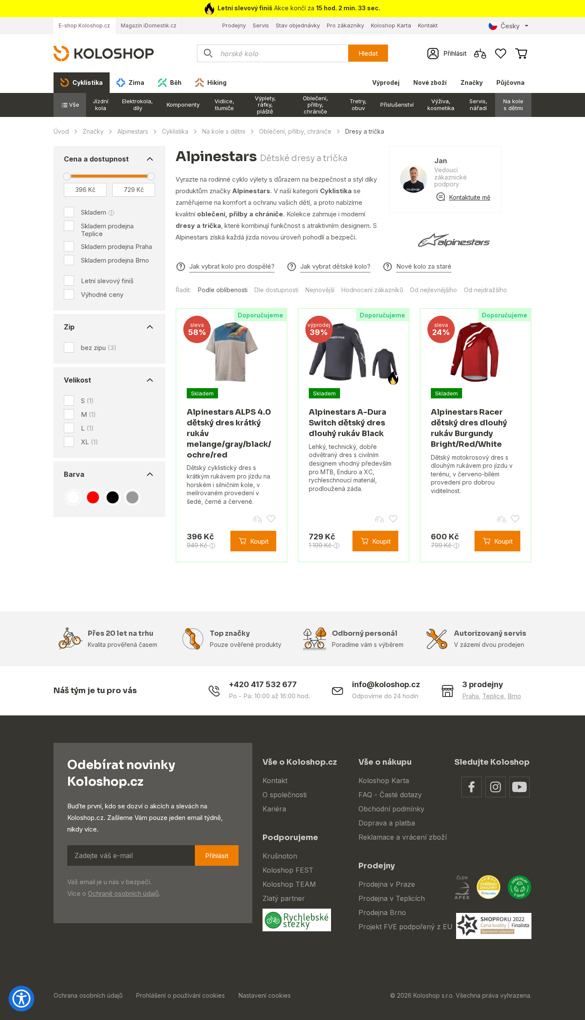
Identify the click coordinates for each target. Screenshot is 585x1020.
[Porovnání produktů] (480, 53)
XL (89, 442)
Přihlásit (216, 856)
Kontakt (428, 25)
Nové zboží (430, 82)
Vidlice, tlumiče (224, 104)
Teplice (493, 696)
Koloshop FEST (288, 870)
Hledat (368, 53)
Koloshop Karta (391, 25)
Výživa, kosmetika (440, 104)
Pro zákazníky (345, 25)
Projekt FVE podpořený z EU (405, 926)
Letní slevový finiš (107, 281)
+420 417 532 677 (263, 684)
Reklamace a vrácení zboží (402, 837)
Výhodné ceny (102, 294)
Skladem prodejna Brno (115, 260)
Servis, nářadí (478, 104)
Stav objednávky (298, 25)
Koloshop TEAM (289, 884)
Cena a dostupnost (96, 159)
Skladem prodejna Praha (116, 246)
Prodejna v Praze (386, 884)
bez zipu (98, 348)
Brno (514, 696)
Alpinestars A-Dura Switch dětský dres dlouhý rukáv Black (347, 422)
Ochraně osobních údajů (123, 893)
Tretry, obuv (358, 104)
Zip (69, 327)
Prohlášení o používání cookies (180, 995)
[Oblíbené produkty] (500, 53)
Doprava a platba (386, 823)
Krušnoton (280, 856)
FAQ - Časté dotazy (390, 794)
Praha (470, 696)
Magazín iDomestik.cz (148, 25)
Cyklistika (175, 131)
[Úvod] (104, 53)
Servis (261, 25)
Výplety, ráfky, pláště (265, 105)
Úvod (61, 131)
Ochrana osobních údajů (88, 995)
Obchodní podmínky (391, 809)
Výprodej (386, 82)
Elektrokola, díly (137, 104)
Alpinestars (132, 131)
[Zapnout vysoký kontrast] (21, 998)
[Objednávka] (521, 53)
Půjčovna (510, 82)
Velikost (77, 380)
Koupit (259, 541)
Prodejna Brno (382, 912)
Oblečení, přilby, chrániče (315, 105)
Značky (471, 82)
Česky (510, 26)
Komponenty (183, 104)
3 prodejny (482, 684)
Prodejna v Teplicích (391, 898)
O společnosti (285, 794)
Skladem (93, 212)
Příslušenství (397, 104)
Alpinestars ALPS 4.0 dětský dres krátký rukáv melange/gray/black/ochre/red (229, 433)
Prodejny (234, 25)
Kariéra (274, 809)
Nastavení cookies (265, 995)
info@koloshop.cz (386, 684)
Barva (74, 474)
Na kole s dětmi (513, 104)
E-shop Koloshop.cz (84, 25)
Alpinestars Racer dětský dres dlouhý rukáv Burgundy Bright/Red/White (469, 428)
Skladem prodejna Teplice (107, 230)
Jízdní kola (100, 104)
